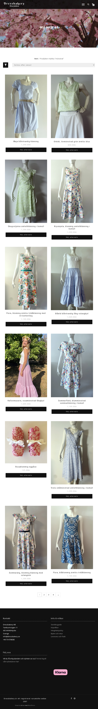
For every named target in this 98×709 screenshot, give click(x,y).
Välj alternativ (26, 150)
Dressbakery (14, 3)
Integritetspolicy (57, 630)
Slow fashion (14, 6)
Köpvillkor (55, 627)
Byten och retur (57, 633)
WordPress (31, 705)
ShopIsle (18, 705)
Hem (36, 58)
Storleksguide (56, 624)
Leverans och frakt (58, 636)
